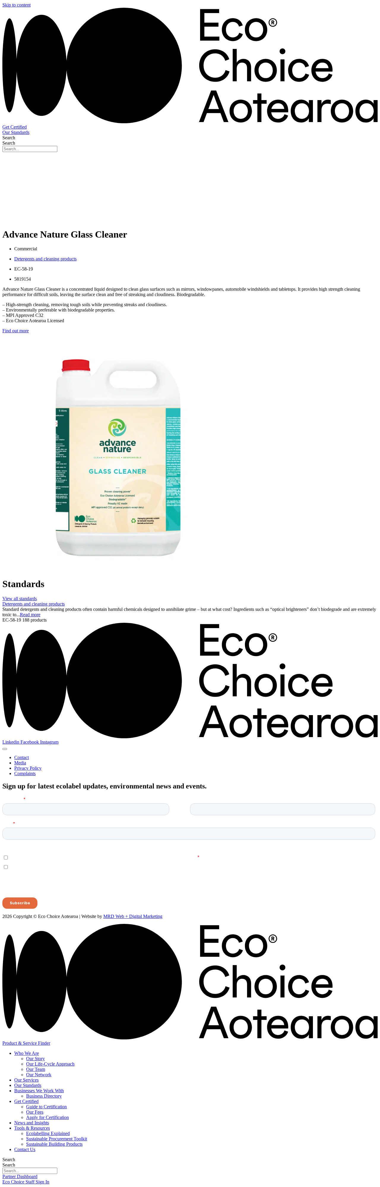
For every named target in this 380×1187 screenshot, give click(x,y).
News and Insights (31, 1122)
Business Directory (44, 1096)
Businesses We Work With (39, 1090)
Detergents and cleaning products (45, 258)
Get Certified (26, 1101)
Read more (30, 614)
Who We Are (26, 1053)
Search (8, 137)
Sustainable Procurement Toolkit (56, 1138)
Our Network (38, 1074)
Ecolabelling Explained (48, 1133)
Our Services (26, 1079)
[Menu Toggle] (4, 749)
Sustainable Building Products (54, 1144)
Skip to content (16, 4)
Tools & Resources (32, 1128)
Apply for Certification (47, 1117)
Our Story (35, 1058)
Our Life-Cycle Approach (50, 1063)
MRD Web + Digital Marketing (132, 916)
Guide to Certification (46, 1106)
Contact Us (24, 1149)
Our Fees (34, 1112)
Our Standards (27, 1085)
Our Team (35, 1069)
